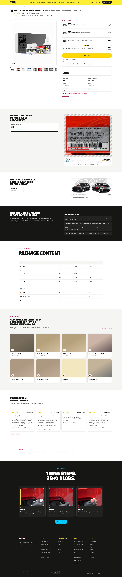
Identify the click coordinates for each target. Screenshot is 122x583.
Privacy (91, 555)
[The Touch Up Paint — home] (13, 2)
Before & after (77, 557)
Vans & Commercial (45, 552)
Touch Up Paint (31, 2)
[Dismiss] (18, 578)
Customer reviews (71, 2)
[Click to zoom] (33, 43)
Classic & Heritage (45, 549)
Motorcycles (44, 547)
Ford (59, 552)
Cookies (92, 557)
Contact (76, 563)
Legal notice (93, 541)
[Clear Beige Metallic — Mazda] (18, 69)
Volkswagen (60, 541)
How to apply (61, 2)
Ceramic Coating (41, 2)
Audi (59, 555)
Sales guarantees (78, 560)
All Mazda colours (24, 453)
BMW (59, 544)
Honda (59, 549)
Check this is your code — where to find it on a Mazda (74, 93)
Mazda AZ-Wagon (34, 453)
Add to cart (87, 55)
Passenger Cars (45, 544)
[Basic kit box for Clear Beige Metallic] (12, 69)
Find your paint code (52, 2)
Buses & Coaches (45, 557)
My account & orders (78, 541)
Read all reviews (14, 434)
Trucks (42, 555)
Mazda (23, 7)
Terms (91, 544)
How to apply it (65, 96)
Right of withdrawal (94, 547)
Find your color (106, 2)
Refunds (92, 552)
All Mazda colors (105, 329)
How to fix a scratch (78, 549)
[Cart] (99, 2)
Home (11, 7)
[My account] (96, 2)
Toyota (59, 547)
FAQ (78, 2)
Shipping (92, 549)
